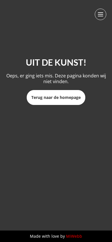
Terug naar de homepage (56, 97)
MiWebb (74, 236)
